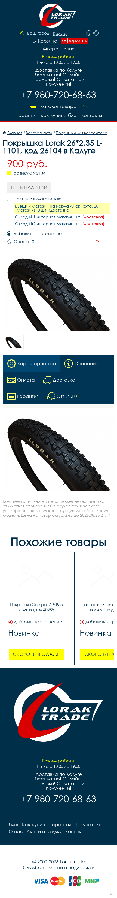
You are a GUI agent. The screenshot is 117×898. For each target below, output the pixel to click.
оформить (74, 40)
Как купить (53, 115)
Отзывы (102, 241)
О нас (16, 831)
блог (73, 115)
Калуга (60, 33)
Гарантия (27, 115)
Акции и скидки (44, 831)
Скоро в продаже (36, 654)
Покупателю (88, 824)
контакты (91, 115)
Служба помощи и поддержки (58, 867)
